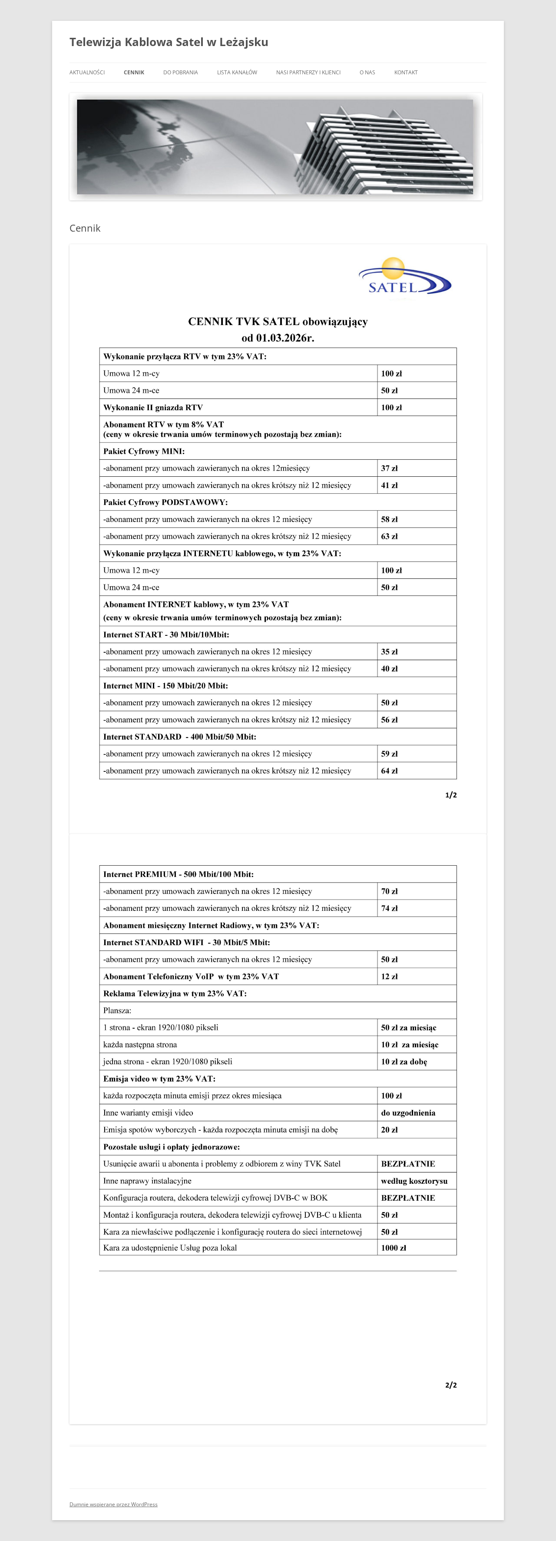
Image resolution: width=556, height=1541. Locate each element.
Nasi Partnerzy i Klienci (308, 72)
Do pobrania (180, 72)
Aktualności (87, 72)
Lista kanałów (237, 72)
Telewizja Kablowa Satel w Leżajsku (169, 42)
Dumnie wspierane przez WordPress (114, 1504)
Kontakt (406, 72)
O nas (367, 72)
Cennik (134, 72)
